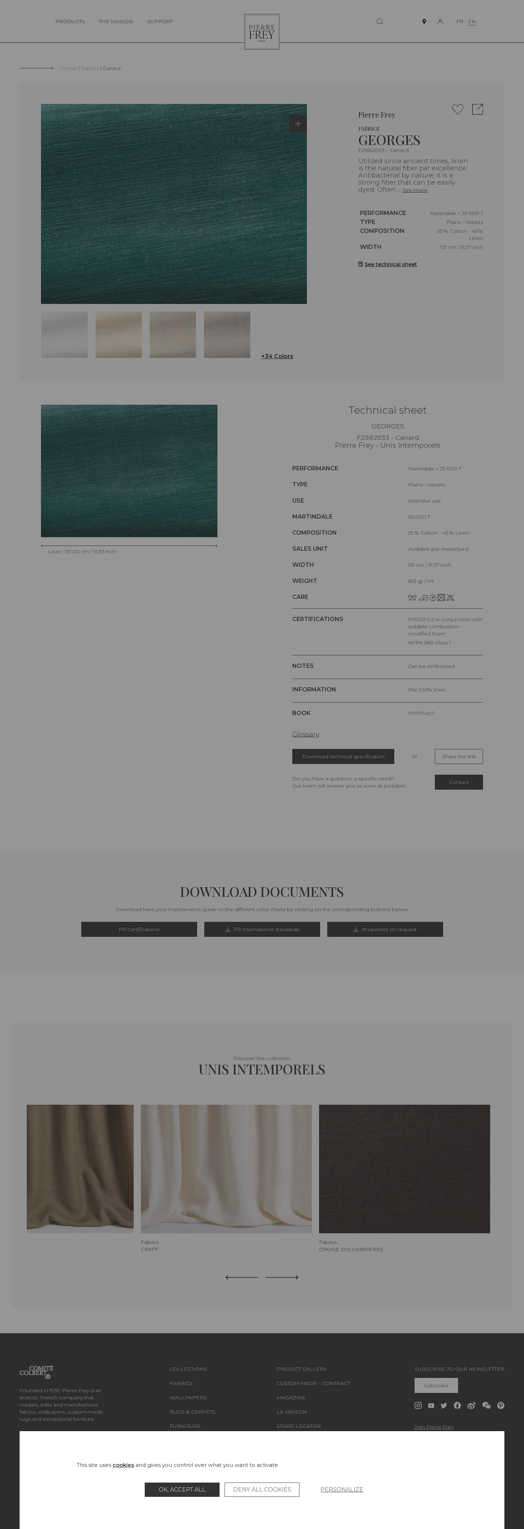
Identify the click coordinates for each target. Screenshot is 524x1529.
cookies (123, 1464)
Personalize (341, 1489)
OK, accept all (182, 1489)
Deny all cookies (262, 1489)
